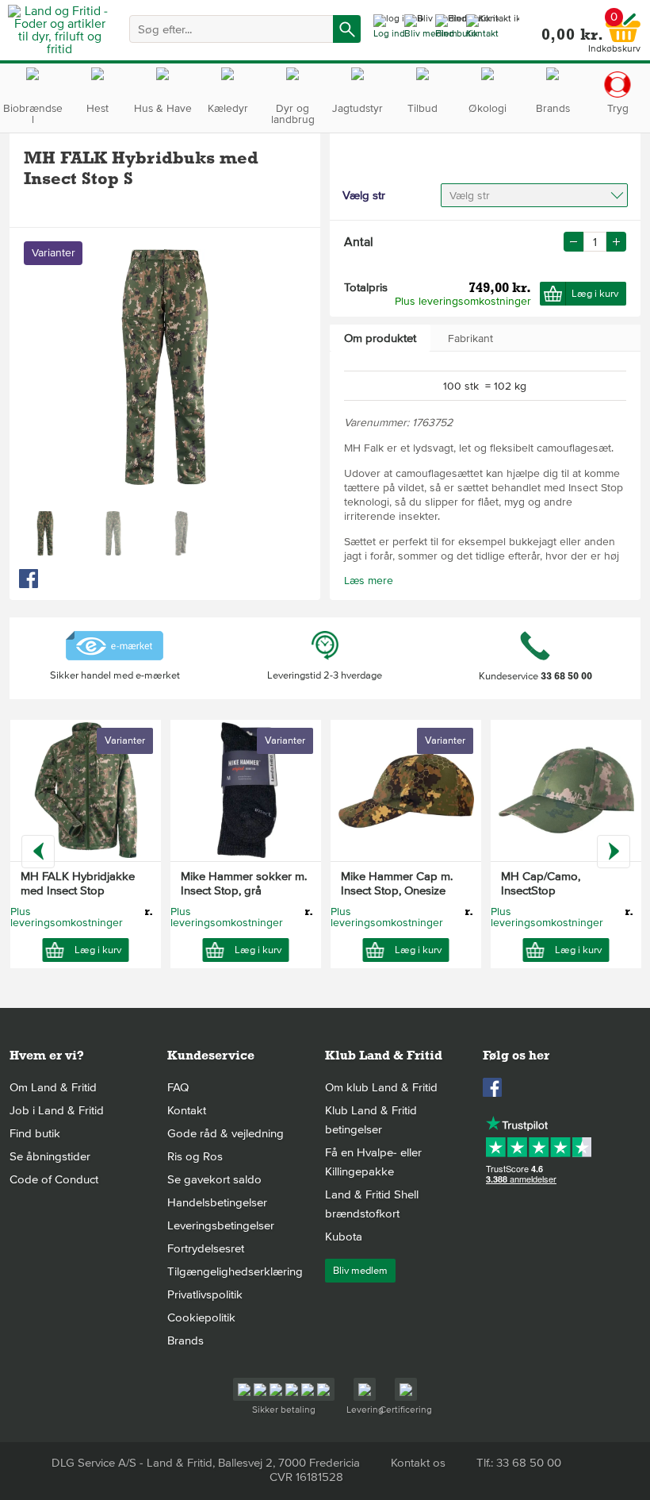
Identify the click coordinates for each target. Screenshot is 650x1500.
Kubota (343, 1236)
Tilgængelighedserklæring (235, 1271)
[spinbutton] (594, 242)
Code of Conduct (54, 1179)
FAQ (178, 1087)
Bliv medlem (360, 1270)
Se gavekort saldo (214, 1179)
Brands (185, 1340)
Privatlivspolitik (205, 1294)
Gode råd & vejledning (225, 1133)
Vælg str (469, 195)
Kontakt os (418, 1463)
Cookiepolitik (201, 1317)
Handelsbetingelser (217, 1202)
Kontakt (186, 1110)
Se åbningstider (50, 1156)
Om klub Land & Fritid (381, 1087)
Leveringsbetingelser (220, 1225)
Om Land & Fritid (53, 1087)
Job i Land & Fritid (57, 1110)
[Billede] (45, 533)
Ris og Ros (195, 1156)
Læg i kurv (595, 293)
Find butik (35, 1133)
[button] (616, 242)
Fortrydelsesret (205, 1248)
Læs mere (368, 580)
